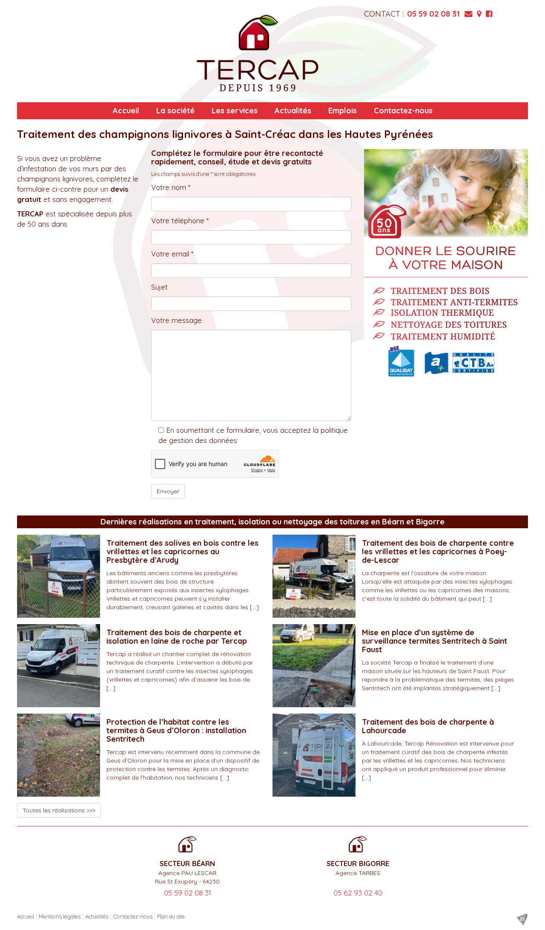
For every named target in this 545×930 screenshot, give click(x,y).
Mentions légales (59, 916)
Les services (235, 110)
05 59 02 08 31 (433, 14)
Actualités (293, 110)
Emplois (342, 110)
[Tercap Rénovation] (257, 53)
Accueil (126, 110)
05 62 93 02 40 (357, 892)
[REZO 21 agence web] (522, 919)
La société (175, 110)
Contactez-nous (403, 110)
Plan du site (171, 916)
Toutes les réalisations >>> (59, 810)
